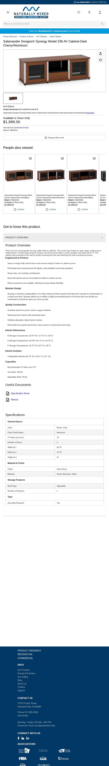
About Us (22, 683)
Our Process (24, 669)
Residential (45, 31)
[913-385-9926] (100, 12)
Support (21, 690)
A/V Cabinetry (41, 37)
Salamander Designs (21, 128)
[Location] (89, 12)
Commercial (59, 31)
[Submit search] (102, 23)
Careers (21, 686)
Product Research (10, 37)
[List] (79, 12)
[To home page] (31, 12)
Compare (20, 209)
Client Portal (98, 2)
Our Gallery (23, 676)
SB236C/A (14, 130)
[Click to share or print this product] (100, 53)
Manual (14, 400)
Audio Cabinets (55, 37)
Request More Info (56, 138)
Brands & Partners (26, 673)
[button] (8, 12)
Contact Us (25, 698)
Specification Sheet (20, 393)
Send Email (23, 715)
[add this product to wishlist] (100, 60)
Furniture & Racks (27, 37)
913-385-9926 (31, 712)
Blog (20, 680)
